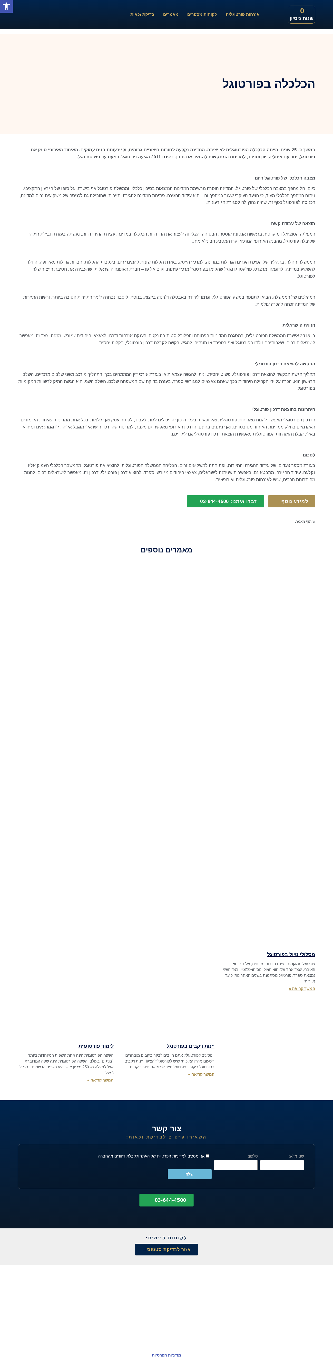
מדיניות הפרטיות (166, 1355)
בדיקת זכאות (142, 14)
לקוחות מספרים (202, 14)
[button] (312, 530)
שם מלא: (296, 1156)
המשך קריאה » (302, 989)
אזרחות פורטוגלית (243, 14)
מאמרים (170, 14)
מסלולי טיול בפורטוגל (291, 954)
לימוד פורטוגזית (96, 1046)
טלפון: (253, 1156)
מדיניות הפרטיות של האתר (162, 1156)
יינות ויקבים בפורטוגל (191, 1046)
